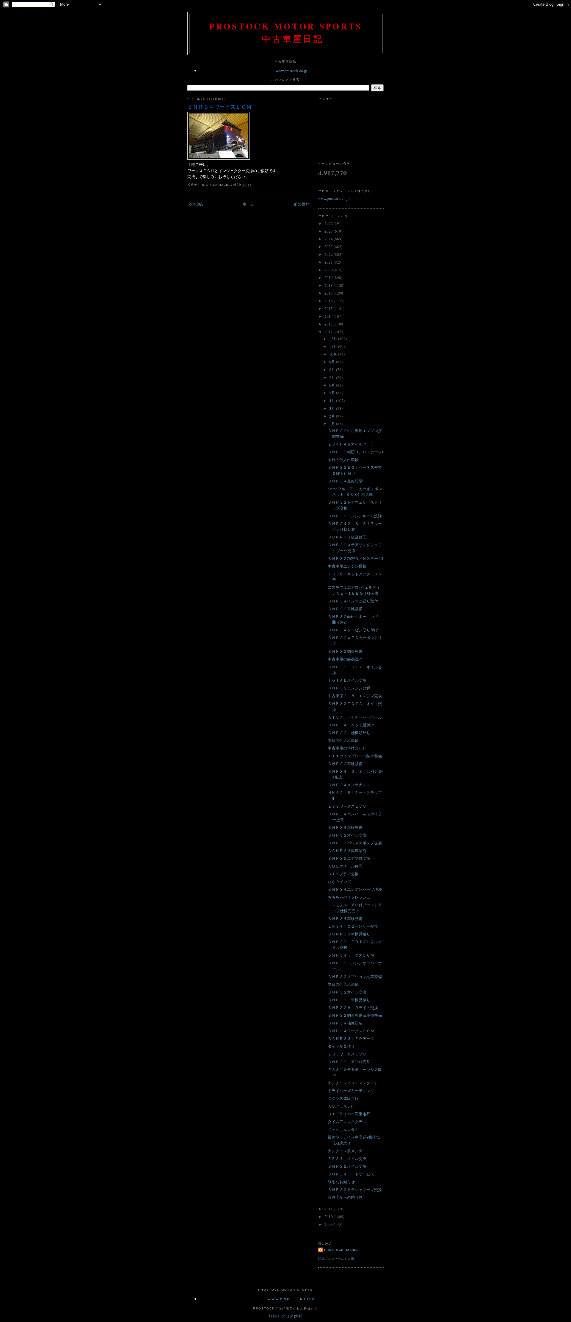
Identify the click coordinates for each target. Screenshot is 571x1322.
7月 (332, 377)
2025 (329, 231)
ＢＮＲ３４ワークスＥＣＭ (219, 106)
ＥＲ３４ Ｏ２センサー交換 (353, 926)
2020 (329, 270)
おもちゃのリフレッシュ (349, 897)
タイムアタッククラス (347, 1121)
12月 (333, 338)
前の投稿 (301, 204)
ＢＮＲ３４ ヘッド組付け (351, 725)
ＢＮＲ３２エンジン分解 (349, 688)
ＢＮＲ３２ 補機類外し (349, 732)
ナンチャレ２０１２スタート (353, 1083)
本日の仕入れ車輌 (343, 459)
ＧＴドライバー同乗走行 (349, 1114)
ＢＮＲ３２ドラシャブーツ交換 (355, 1189)
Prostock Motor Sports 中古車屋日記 (285, 32)
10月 (333, 354)
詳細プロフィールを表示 (336, 1258)
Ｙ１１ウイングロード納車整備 (355, 756)
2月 (332, 416)
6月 (332, 385)
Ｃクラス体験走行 (343, 1098)
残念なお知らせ (341, 1181)
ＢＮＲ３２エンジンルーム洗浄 (355, 515)
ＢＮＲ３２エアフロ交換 (349, 858)
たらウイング (339, 881)
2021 (329, 262)
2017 (329, 293)
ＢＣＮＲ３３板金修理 (347, 537)
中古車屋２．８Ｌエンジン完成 (355, 695)
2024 (329, 239)
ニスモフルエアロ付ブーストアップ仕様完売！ (355, 907)
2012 (329, 331)
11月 (333, 346)
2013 (329, 324)
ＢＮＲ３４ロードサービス (351, 1174)
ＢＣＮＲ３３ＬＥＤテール (351, 1038)
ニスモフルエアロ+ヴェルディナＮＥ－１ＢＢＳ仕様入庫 (354, 590)
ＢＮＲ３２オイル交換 (347, 835)
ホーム (248, 204)
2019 (329, 277)
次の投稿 (195, 204)
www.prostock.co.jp (291, 70)
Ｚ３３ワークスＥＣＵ (347, 806)
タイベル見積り (341, 1046)
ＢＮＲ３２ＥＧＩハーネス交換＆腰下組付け (355, 470)
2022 (329, 254)
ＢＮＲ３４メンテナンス (349, 784)
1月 (332, 423)
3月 (332, 408)
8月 (332, 369)
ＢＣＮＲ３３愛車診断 (347, 850)
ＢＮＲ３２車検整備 (345, 608)
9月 (332, 362)
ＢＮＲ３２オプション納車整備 (355, 976)
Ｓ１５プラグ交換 (343, 873)
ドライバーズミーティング (351, 1090)
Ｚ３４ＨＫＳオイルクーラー (353, 444)
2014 (329, 316)
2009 (329, 1224)
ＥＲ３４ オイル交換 (347, 1158)
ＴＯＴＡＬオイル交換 (347, 680)
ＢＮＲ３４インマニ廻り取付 (353, 601)
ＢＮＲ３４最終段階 (345, 481)
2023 (329, 246)
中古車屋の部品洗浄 (345, 659)
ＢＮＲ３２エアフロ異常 (349, 1061)
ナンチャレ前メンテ (345, 1150)
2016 (329, 300)
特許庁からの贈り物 (345, 1197)
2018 (329, 285)
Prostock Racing (341, 1249)
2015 (329, 308)
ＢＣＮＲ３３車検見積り (349, 934)
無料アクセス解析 (285, 1316)
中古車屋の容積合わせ (347, 748)
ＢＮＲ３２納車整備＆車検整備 (355, 1015)
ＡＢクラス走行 (341, 1106)
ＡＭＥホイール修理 (345, 866)
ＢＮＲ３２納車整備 (345, 651)
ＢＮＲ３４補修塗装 (345, 1023)
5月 (332, 392)
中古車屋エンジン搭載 (347, 566)
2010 (329, 1216)
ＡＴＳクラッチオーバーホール (355, 717)
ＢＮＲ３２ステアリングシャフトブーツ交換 (355, 547)
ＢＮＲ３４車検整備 (345, 827)
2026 (329, 223)
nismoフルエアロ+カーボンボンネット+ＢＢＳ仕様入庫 (355, 491)
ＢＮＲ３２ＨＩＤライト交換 (353, 1007)
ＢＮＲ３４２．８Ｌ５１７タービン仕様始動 (355, 526)
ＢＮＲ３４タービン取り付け (353, 630)
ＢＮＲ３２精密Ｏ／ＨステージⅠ (355, 451)
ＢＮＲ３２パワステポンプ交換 (355, 842)
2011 (329, 1209)
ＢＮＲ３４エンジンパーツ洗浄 (355, 889)
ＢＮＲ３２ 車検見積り (349, 999)
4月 (332, 400)
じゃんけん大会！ (343, 1129)
